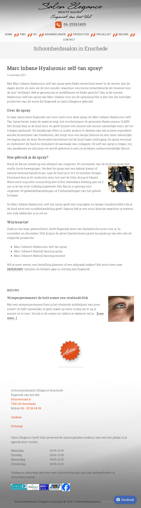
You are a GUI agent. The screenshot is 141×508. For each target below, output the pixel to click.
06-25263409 (75, 24)
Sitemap (17, 426)
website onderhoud (113, 501)
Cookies (16, 417)
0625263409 (15, 269)
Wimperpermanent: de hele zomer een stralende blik (48, 298)
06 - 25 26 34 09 (31, 408)
